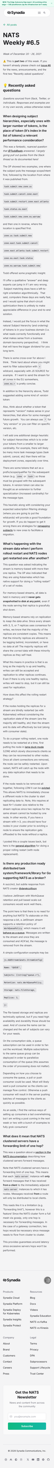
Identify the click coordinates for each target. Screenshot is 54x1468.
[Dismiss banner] (51, 3)
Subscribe (27, 1426)
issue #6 (46, 65)
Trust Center (37, 1373)
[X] (28, 1459)
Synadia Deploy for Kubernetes (12, 1311)
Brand (6, 1349)
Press (6, 1373)
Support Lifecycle (40, 1367)
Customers (9, 1355)
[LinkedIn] (38, 1459)
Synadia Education (40, 1315)
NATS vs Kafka (38, 1321)
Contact (7, 1361)
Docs (33, 1303)
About (6, 1343)
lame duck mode (34, 746)
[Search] (44, 13)
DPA (32, 1355)
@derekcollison (28, 888)
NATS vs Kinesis (39, 1327)
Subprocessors (38, 1361)
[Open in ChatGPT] (5, 1459)
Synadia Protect (12, 1325)
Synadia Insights (12, 1319)
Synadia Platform (12, 1303)
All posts (12, 24)
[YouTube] (33, 1459)
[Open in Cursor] (16, 1459)
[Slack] (43, 1459)
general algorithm (25, 845)
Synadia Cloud (11, 1297)
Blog (32, 1297)
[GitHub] (48, 1459)
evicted (46, 787)
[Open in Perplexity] (21, 1459)
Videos (34, 1309)
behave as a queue (13, 932)
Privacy (34, 1349)
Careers (7, 1367)
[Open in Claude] (11, 1459)
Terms (33, 1343)
